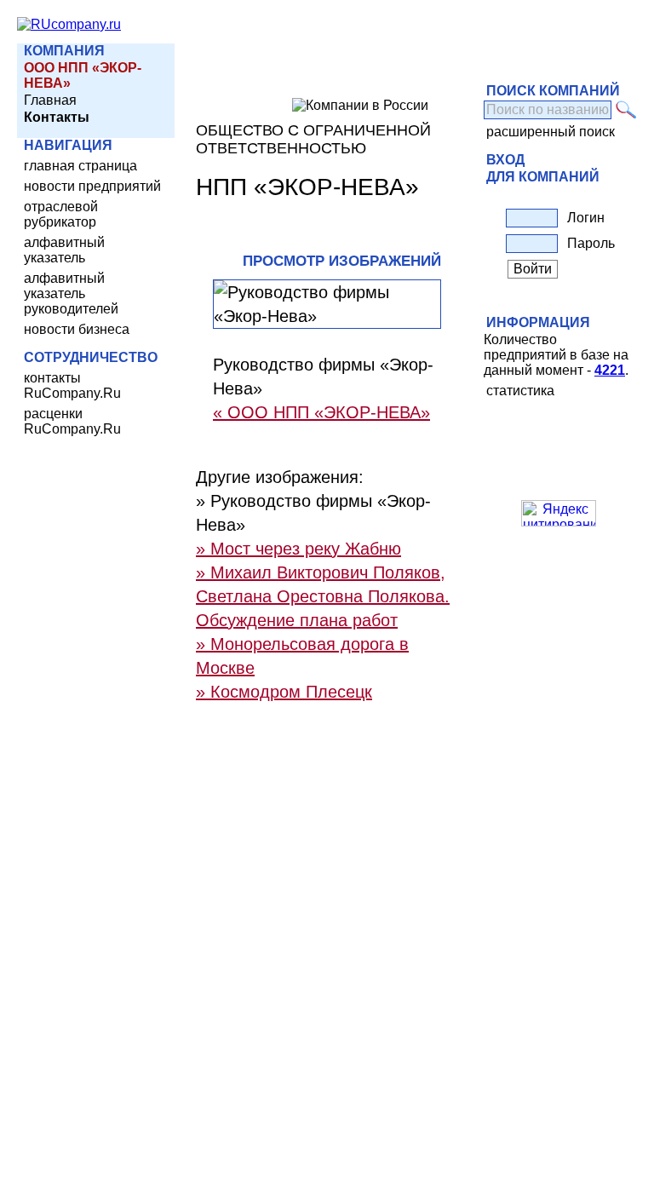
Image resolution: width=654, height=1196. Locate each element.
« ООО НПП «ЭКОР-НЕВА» (321, 412)
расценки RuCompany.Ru (72, 421)
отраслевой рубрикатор (61, 214)
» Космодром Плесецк (284, 691)
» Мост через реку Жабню (298, 548)
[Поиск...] (626, 110)
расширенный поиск (550, 131)
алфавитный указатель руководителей (71, 293)
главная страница (80, 165)
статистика (520, 390)
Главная (50, 100)
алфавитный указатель (64, 250)
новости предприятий (92, 186)
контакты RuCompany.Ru (72, 385)
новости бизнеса (76, 329)
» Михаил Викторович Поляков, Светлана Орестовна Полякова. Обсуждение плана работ (323, 596)
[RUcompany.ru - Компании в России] (69, 24)
